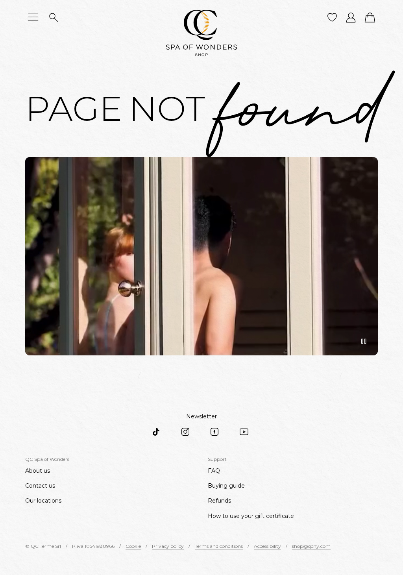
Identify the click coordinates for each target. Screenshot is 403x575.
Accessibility (267, 546)
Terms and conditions (219, 546)
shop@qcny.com (311, 546)
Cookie (133, 546)
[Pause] (364, 341)
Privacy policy (168, 546)
